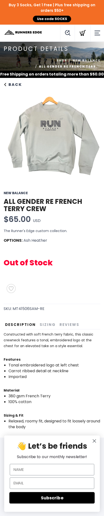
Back (14, 84)
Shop (62, 60)
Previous (11, 136)
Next (93, 136)
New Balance (86, 60)
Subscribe (52, 498)
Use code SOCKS (52, 18)
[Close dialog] (94, 441)
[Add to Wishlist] (11, 288)
